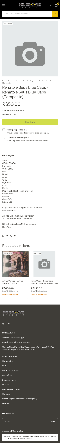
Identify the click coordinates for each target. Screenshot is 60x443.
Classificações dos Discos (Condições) (19, 398)
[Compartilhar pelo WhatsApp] (3, 235)
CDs (4, 365)
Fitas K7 (5, 384)
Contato (6, 394)
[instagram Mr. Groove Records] (3, 323)
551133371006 (8, 333)
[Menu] (3, 5)
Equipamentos (8, 380)
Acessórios (7, 375)
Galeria (5, 403)
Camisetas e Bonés (11, 389)
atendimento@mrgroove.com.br (17, 342)
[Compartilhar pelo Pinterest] (15, 235)
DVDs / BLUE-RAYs (10, 370)
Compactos (7, 361)
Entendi (29, 438)
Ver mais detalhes (9, 114)
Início (4, 81)
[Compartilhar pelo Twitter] (11, 235)
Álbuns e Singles (9, 356)
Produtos (11, 81)
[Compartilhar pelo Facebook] (7, 235)
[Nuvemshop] (13, 432)
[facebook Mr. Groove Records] (9, 323)
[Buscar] (55, 14)
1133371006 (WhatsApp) (13, 337)
